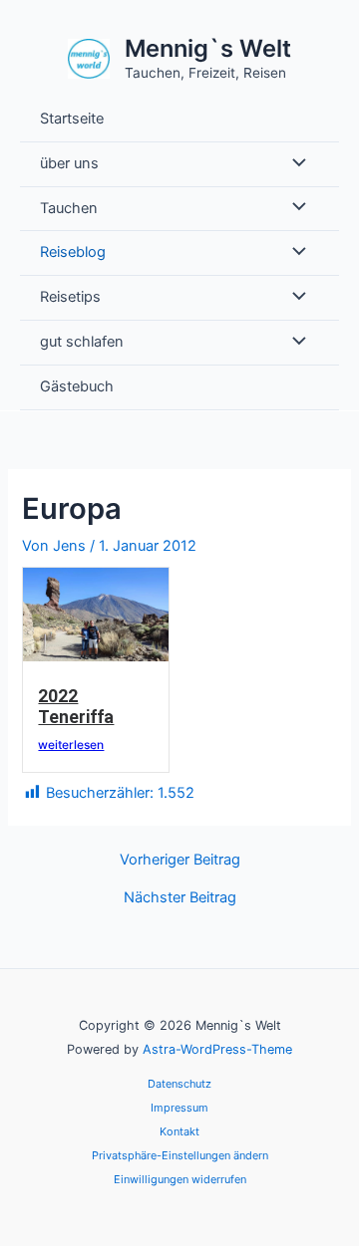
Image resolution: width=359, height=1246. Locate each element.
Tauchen (69, 208)
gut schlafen (82, 342)
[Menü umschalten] (294, 164)
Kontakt (179, 1131)
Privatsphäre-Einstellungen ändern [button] (180, 1155)
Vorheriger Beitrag (180, 860)
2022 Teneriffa (76, 706)
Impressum (179, 1108)
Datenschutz (179, 1084)
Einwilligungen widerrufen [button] (180, 1179)
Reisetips (70, 297)
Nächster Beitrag (180, 897)
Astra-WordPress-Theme (217, 1049)
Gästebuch (77, 386)
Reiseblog (73, 252)
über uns (69, 163)
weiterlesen (71, 744)
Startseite (72, 118)
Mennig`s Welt (208, 48)
